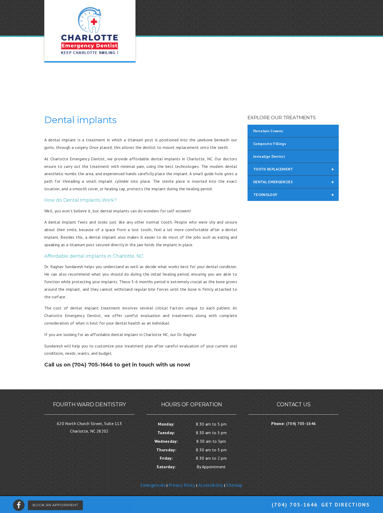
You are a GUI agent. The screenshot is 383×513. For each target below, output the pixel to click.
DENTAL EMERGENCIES (293, 182)
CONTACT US (325, 81)
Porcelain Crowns (268, 131)
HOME (143, 81)
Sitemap (234, 485)
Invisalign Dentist (269, 156)
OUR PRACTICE (173, 81)
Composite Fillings (269, 143)
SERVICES (246, 81)
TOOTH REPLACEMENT (293, 169)
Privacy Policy (182, 485)
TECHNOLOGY (293, 194)
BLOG (297, 81)
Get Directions (345, 504)
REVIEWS (274, 81)
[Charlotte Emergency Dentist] (89, 30)
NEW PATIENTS (212, 81)
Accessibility (210, 485)
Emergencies (153, 485)
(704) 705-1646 (295, 504)
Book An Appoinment (55, 505)
